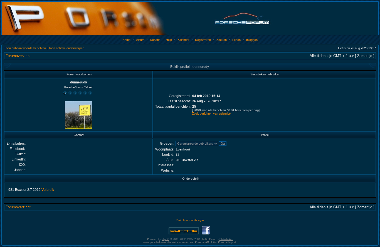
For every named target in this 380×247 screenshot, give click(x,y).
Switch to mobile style (190, 220)
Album (140, 39)
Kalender (183, 39)
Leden (236, 39)
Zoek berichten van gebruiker (212, 113)
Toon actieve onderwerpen (66, 48)
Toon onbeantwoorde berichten (25, 48)
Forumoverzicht (18, 56)
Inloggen (252, 39)
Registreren (203, 39)
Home (126, 39)
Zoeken (221, 39)
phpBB (165, 239)
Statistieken (226, 239)
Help (169, 39)
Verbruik (47, 190)
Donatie (155, 39)
